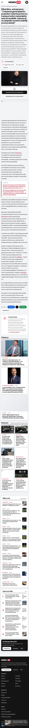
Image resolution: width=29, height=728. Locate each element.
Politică (3, 686)
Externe (3, 683)
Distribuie (5, 67)
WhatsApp (23, 307)
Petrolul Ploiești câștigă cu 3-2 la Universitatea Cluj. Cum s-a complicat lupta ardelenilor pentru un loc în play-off (11, 513)
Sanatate (17, 678)
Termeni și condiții (5, 711)
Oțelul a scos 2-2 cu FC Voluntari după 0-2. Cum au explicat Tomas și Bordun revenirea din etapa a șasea (11, 539)
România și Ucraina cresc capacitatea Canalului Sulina (9, 584)
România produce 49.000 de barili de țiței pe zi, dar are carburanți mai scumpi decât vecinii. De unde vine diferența (11, 576)
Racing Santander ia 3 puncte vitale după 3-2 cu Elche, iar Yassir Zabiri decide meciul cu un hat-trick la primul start (11, 530)
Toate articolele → (15, 332)
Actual (3, 676)
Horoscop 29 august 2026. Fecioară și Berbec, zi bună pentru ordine (11, 504)
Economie (17, 686)
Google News (7, 648)
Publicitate (4, 702)
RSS (22, 648)
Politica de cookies (6, 716)
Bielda (20, 257)
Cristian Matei (12, 317)
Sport (16, 683)
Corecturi (3, 700)
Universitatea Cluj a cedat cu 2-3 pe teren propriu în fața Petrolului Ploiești (11, 521)
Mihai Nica (18, 153)
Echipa (3, 695)
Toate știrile (23, 498)
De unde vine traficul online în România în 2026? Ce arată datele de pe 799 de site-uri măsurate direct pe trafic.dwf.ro (14, 186)
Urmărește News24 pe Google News (14, 92)
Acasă (3, 6)
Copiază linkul (5, 310)
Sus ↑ (13, 725)
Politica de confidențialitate (8, 714)
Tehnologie (18, 681)
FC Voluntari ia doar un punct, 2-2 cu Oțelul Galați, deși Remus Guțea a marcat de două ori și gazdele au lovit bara (11, 548)
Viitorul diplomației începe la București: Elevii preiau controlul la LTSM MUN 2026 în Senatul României (13, 416)
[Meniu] (2, 2)
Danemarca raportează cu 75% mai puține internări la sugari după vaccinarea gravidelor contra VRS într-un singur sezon (11, 567)
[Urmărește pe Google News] (26, 2)
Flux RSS (9, 725)
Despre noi (4, 692)
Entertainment (5, 681)
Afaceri (3, 678)
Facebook (11, 307)
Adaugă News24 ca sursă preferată (14, 96)
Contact (3, 709)
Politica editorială (5, 697)
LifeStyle (17, 676)
